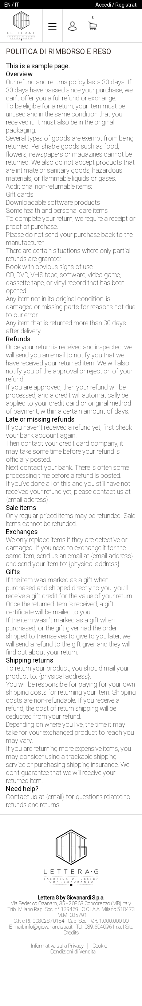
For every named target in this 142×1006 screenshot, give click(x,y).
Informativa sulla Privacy (57, 946)
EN (7, 5)
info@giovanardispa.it (48, 927)
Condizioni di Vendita (73, 952)
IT (17, 5)
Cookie (99, 946)
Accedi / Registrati (116, 5)
